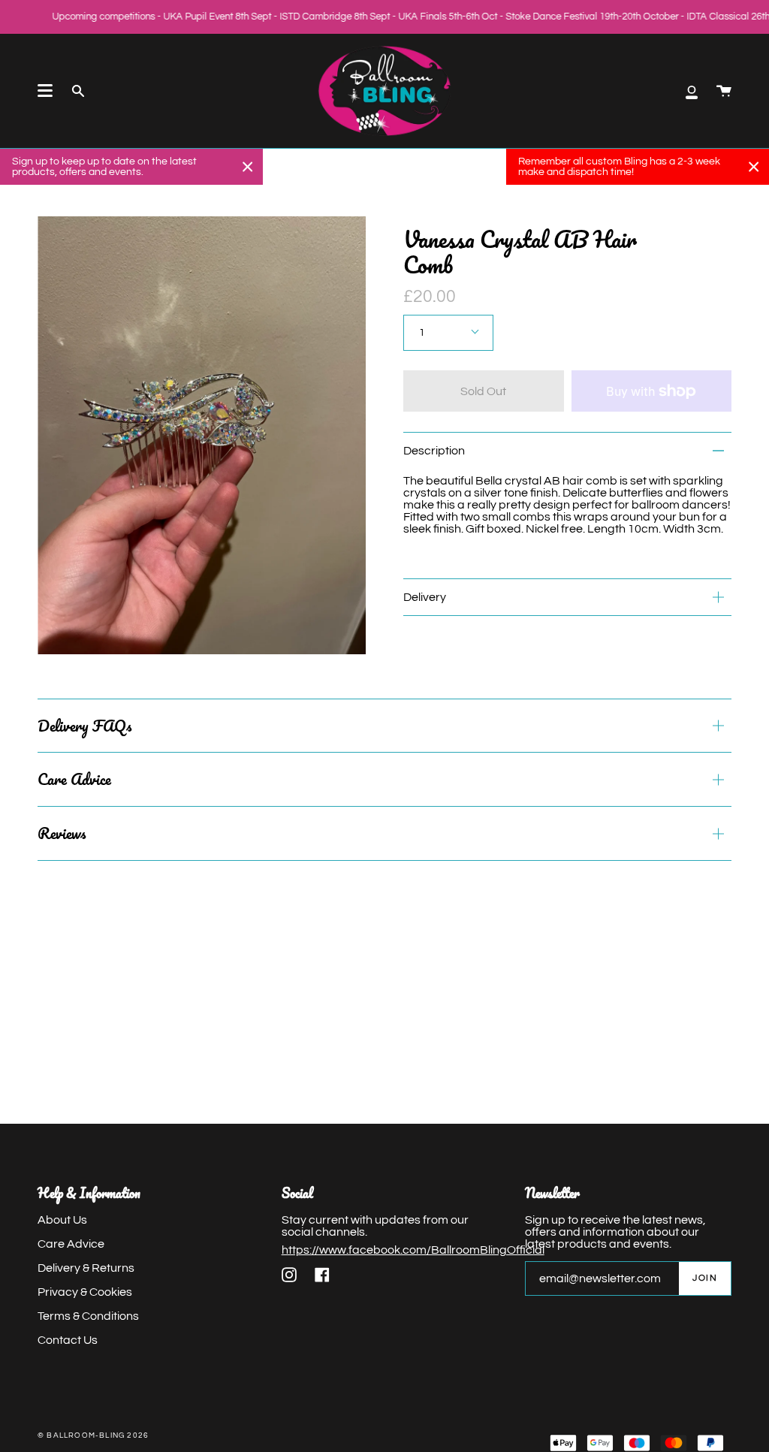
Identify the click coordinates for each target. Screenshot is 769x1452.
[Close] (247, 166)
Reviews (62, 833)
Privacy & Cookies (85, 1292)
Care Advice (74, 779)
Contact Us (68, 1340)
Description (434, 451)
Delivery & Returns (86, 1268)
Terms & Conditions (88, 1316)
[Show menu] (45, 91)
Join (704, 1278)
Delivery (424, 597)
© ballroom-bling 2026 (93, 1435)
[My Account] (691, 91)
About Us (62, 1220)
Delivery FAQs (84, 725)
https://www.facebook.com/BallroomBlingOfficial (413, 1250)
